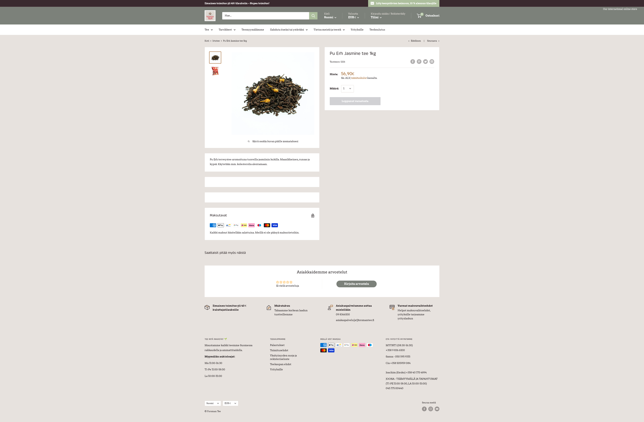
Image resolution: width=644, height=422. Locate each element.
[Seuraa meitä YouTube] (437, 409)
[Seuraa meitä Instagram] (430, 409)
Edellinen (416, 41)
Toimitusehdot (279, 350)
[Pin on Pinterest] (419, 61)
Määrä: (334, 88)
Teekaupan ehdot (280, 364)
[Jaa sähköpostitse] (432, 61)
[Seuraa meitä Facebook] (424, 409)
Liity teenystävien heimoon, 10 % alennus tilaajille (406, 3)
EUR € (228, 403)
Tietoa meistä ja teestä (327, 29)
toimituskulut (359, 78)
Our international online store (620, 9)
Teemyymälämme (252, 29)
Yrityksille (357, 29)
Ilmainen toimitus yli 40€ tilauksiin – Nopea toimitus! (237, 3)
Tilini (375, 17)
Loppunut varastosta (355, 100)
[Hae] (313, 15)
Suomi (209, 403)
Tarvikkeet (225, 29)
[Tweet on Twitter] (425, 61)
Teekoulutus (377, 29)
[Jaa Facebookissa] (412, 61)
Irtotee (216, 41)
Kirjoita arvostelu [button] (356, 283)
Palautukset (277, 345)
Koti (207, 41)
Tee (207, 29)
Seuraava (432, 41)
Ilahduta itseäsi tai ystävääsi (287, 29)
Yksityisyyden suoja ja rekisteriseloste (283, 357)
